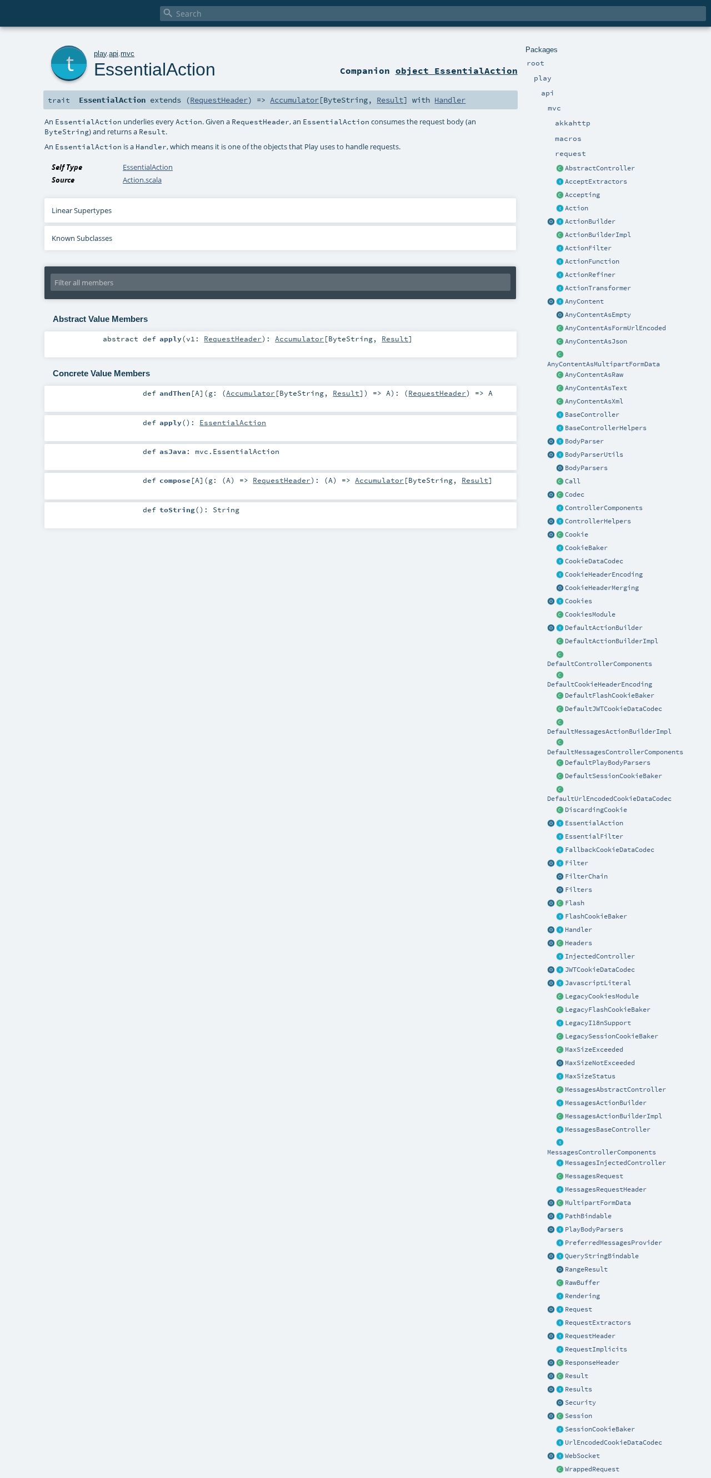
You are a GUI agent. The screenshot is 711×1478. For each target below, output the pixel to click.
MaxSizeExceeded (594, 1049)
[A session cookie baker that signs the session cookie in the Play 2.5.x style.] (559, 1036)
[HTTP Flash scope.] (559, 903)
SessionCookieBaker (600, 1429)
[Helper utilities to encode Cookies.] (551, 601)
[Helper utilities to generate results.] (551, 1389)
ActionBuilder (590, 221)
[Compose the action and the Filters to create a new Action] (559, 876)
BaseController (592, 414)
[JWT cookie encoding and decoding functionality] (559, 970)
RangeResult (586, 1269)
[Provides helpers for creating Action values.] (559, 222)
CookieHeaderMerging (602, 588)
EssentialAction (594, 823)
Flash (574, 903)
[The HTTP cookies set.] (559, 601)
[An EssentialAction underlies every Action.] (559, 823)
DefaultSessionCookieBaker (613, 776)
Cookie (576, 534)
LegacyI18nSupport (598, 1023)
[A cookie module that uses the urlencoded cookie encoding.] (559, 996)
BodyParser (584, 441)
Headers (578, 943)
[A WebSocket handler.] (559, 1456)
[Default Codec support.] (551, 495)
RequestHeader (590, 1336)
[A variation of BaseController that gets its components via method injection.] (559, 956)
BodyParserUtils (594, 454)
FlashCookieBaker (596, 916)
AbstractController (600, 168)
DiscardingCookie (596, 810)
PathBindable (588, 1216)
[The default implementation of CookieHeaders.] (559, 675)
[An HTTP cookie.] (559, 535)
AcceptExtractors (596, 181)
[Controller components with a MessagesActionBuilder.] (559, 1143)
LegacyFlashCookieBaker (607, 1009)
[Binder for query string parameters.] (559, 1256)
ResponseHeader (592, 1362)
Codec (574, 494)
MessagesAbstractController (615, 1089)
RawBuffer (582, 1283)
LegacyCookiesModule (602, 996)
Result (576, 1376)
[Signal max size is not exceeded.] (559, 1063)
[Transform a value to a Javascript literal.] (559, 983)
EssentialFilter (594, 836)
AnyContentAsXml (594, 401)
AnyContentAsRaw (594, 375)
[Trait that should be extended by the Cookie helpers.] (559, 548)
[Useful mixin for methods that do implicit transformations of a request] (559, 1349)
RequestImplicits (596, 1349)
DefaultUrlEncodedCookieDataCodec (609, 799)
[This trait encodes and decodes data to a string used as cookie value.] (559, 561)
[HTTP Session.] (559, 1416)
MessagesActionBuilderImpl (613, 1116)
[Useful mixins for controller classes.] (559, 521)
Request (578, 1309)
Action (576, 208)
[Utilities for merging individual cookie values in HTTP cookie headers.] (559, 588)
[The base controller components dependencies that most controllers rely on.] (559, 508)
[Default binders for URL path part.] (551, 1216)
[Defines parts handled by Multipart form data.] (551, 1203)
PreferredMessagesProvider (613, 1243)
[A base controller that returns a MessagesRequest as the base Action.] (559, 1130)
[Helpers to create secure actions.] (559, 1403)
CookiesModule (590, 614)
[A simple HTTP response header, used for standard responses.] (559, 1363)
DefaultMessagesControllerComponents (615, 752)
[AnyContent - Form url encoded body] (559, 328)
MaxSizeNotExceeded (600, 1063)
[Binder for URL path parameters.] (559, 1216)
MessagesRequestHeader (606, 1189)
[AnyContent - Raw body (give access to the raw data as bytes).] (559, 375)
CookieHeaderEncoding (604, 574)
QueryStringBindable (602, 1256)
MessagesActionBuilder (606, 1103)
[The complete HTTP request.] (559, 1309)
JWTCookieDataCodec (600, 969)
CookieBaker (586, 548)
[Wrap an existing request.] (559, 1469)
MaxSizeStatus (590, 1076)
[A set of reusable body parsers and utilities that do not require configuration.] (559, 455)
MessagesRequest (594, 1176)
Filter (576, 863)
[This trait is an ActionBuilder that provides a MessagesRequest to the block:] (559, 1103)
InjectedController (600, 956)
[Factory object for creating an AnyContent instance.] (551, 301)
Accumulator (294, 100)
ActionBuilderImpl (598, 235)
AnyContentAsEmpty (598, 315)
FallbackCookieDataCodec (609, 850)
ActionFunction (592, 261)
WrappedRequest (592, 1469)
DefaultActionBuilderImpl (611, 641)
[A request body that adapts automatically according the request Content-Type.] (559, 301)
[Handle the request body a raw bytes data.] (559, 1283)
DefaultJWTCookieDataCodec (613, 709)
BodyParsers (586, 468)
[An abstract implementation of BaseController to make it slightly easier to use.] (559, 168)
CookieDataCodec (594, 561)
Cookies (578, 601)
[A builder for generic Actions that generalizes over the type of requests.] (559, 262)
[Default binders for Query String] (551, 1256)
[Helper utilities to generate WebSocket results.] (551, 1456)
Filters (578, 890)
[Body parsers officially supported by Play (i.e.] (559, 1229)
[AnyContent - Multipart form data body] (559, 355)
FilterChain (586, 876)
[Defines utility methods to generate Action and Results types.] (559, 415)
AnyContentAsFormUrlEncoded (615, 328)
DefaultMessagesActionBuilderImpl (609, 731)
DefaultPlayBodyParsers (607, 762)
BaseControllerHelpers (606, 428)
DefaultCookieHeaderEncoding (599, 684)
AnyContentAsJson (596, 341)
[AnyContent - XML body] (559, 401)
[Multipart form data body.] (559, 1203)
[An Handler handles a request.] (559, 930)
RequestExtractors (598, 1322)
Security (580, 1402)
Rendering (582, 1296)
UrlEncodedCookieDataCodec (613, 1442)
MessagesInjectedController (615, 1163)
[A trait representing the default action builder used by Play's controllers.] (559, 628)
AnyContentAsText (596, 388)
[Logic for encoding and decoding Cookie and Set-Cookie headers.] (559, 575)
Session (578, 1416)
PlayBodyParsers (594, 1229)
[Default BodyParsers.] (559, 468)
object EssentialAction (456, 70)
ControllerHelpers (598, 521)
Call (572, 481)
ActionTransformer (598, 288)
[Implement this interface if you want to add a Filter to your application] (559, 863)
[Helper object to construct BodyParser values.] (551, 441)
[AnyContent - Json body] (559, 341)
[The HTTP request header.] (559, 1336)
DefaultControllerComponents (599, 664)
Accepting (582, 195)
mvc (127, 53)
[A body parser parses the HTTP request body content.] (559, 441)
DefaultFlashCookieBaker (609, 695)
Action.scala (142, 180)
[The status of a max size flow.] (559, 1076)
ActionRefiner (590, 275)
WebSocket (582, 1456)
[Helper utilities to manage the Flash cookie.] (559, 916)
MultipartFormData (598, 1203)
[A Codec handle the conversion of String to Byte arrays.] (559, 495)
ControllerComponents (604, 508)
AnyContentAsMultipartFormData (603, 364)
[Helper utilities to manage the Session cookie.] (559, 1429)
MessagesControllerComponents (601, 1152)
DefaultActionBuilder (604, 628)
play (100, 53)
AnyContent (584, 301)
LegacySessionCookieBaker (611, 1036)
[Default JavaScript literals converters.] (551, 983)
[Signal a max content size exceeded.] (559, 1050)
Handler (578, 930)
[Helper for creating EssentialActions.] (551, 823)
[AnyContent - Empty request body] (559, 315)
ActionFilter (588, 248)
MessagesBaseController (607, 1129)
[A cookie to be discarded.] (559, 810)
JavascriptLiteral (598, 983)
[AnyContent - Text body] (559, 388)
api (113, 53)
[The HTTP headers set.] (559, 943)
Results (578, 1389)
